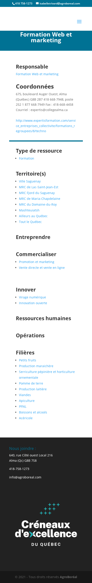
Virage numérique (32, 297)
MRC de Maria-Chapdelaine (39, 198)
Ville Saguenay (30, 181)
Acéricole (26, 418)
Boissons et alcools (33, 412)
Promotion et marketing (36, 262)
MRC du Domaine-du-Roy (38, 204)
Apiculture (27, 401)
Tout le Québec (30, 222)
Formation (26, 158)
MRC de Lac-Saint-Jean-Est (38, 187)
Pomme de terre (31, 383)
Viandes (25, 395)
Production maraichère (36, 366)
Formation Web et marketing (37, 74)
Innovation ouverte (33, 303)
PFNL (22, 406)
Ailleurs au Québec (33, 216)
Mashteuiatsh (29, 210)
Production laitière (33, 389)
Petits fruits (27, 360)
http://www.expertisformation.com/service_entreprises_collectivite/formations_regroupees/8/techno (46, 125)
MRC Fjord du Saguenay (37, 193)
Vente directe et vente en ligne (42, 267)
